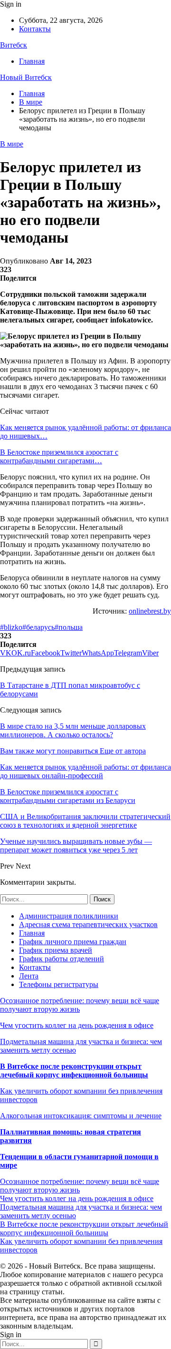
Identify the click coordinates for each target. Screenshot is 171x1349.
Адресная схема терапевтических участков (88, 924)
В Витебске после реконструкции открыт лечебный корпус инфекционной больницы (74, 1070)
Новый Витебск (26, 77)
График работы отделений (61, 959)
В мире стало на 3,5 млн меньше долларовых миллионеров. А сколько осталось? (73, 730)
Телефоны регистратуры (58, 984)
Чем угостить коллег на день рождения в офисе (76, 1025)
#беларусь (38, 627)
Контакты (35, 29)
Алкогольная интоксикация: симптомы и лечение (81, 1116)
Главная (32, 61)
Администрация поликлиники (68, 916)
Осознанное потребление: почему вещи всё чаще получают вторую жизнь (79, 1005)
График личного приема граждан (72, 942)
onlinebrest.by (150, 611)
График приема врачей (55, 950)
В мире (11, 144)
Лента (28, 976)
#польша (69, 627)
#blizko (11, 627)
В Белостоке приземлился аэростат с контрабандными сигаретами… (59, 456)
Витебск (13, 45)
